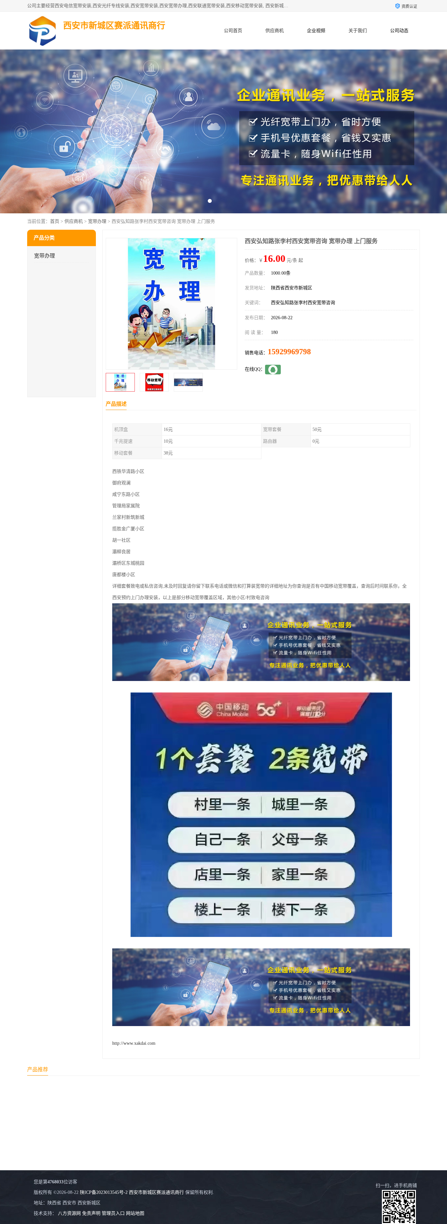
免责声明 (91, 1213)
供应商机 (274, 30)
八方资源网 (69, 1213)
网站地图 (135, 1213)
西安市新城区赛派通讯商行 (156, 1192)
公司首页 (233, 30)
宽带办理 (97, 221)
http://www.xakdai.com (133, 1043)
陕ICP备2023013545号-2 (104, 1192)
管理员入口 (113, 1213)
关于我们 (358, 30)
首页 (54, 221)
